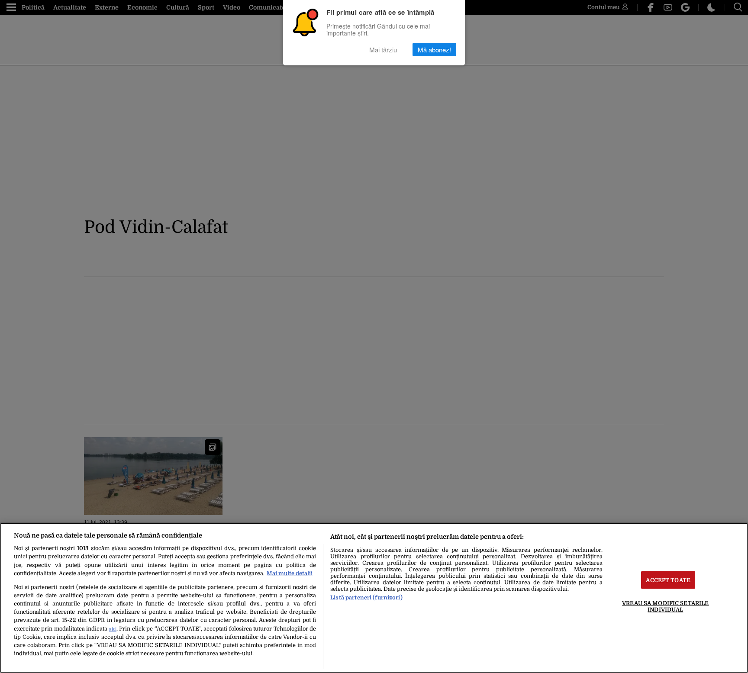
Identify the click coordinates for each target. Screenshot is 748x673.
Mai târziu (383, 49)
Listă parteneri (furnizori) (366, 597)
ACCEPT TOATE (668, 579)
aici (112, 629)
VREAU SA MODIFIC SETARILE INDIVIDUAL (665, 605)
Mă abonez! (434, 49)
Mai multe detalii (290, 573)
